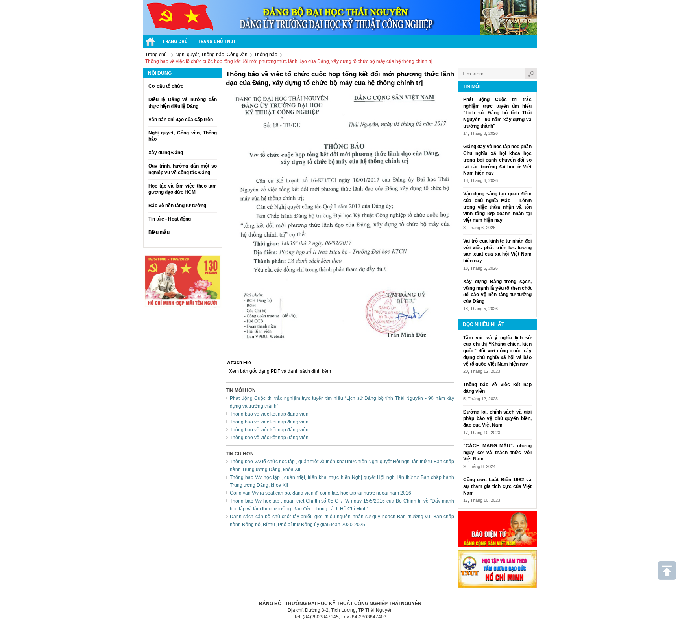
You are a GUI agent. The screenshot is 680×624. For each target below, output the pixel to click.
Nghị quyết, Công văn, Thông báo (182, 136)
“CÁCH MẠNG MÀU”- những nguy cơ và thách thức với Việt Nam (497, 452)
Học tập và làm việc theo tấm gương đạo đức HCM (182, 189)
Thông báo (265, 54)
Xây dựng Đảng (165, 152)
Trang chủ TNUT (217, 41)
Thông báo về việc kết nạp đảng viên (269, 414)
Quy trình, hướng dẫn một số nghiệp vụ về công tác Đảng (182, 169)
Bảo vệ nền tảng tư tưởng (177, 205)
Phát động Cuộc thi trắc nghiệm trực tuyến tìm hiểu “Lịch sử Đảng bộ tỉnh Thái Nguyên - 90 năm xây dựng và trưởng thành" (497, 113)
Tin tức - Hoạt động (169, 219)
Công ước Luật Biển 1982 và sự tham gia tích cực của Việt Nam (497, 486)
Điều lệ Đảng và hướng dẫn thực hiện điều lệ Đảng (182, 103)
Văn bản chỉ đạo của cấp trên (180, 119)
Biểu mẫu (159, 232)
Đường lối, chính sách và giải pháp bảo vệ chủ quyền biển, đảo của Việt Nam (497, 418)
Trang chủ (156, 54)
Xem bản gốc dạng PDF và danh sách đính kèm (280, 371)
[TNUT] (150, 41)
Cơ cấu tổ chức (165, 86)
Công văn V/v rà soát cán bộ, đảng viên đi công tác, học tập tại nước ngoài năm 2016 (320, 493)
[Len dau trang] (667, 570)
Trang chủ (174, 41)
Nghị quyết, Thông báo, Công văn (212, 54)
